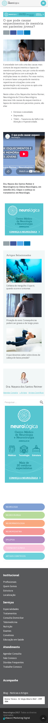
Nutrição (7, 626)
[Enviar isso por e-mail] (6, 32)
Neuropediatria (14, 531)
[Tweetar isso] (20, 32)
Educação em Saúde (13, 639)
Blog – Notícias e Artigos (15, 693)
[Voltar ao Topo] (43, 718)
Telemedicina (10, 622)
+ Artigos (23, 393)
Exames (7, 631)
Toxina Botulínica (15, 548)
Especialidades (11, 609)
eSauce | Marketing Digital (17, 718)
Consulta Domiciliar (13, 617)
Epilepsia (10, 540)
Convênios (8, 635)
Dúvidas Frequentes (13, 662)
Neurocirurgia (13, 515)
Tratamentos (10, 613)
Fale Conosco (10, 658)
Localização (9, 595)
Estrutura (8, 590)
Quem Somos (10, 586)
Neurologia (12, 507)
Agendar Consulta (10, 393)
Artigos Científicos (36, 393)
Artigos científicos (16, 556)
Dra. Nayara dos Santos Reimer (24, 386)
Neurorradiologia (15, 523)
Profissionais (9, 582)
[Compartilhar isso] (13, 32)
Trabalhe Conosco (12, 666)
